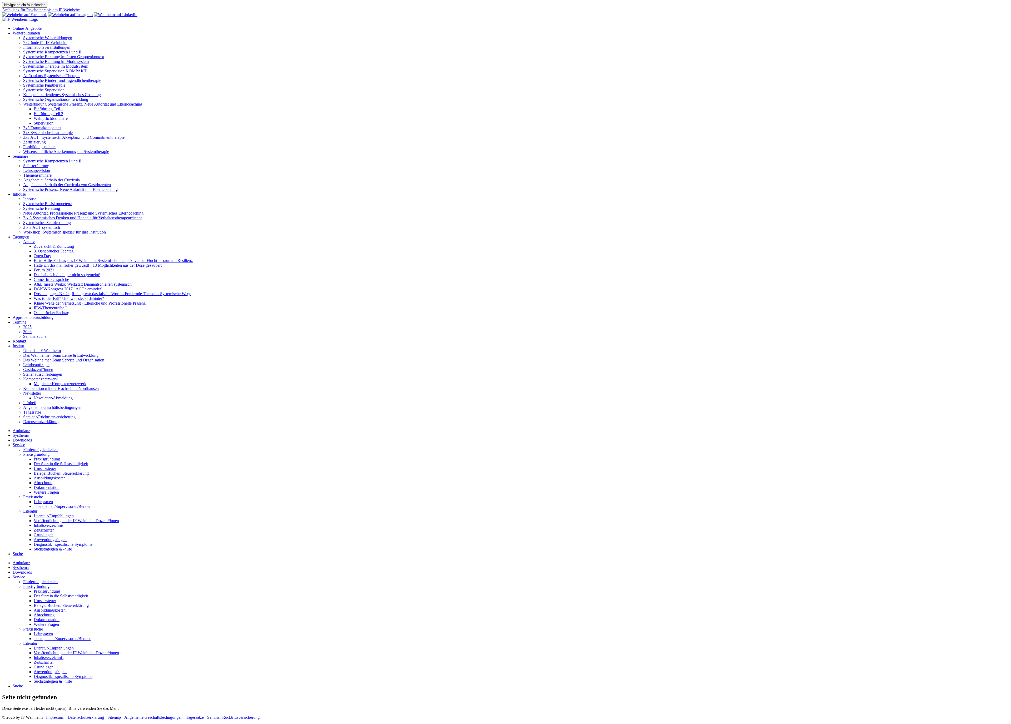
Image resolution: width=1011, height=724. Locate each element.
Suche (18, 554)
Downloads (22, 440)
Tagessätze (32, 412)
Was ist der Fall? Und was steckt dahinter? (69, 298)
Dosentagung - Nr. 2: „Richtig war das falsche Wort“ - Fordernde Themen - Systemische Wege (112, 293)
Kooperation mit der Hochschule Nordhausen (61, 388)
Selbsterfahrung (36, 165)
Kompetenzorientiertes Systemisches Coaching (62, 94)
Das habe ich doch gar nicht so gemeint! (67, 274)
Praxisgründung (36, 454)
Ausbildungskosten (50, 478)
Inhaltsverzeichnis (48, 525)
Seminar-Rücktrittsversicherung (49, 417)
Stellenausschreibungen (42, 374)
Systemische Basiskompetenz (47, 203)
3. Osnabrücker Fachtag (53, 251)
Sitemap (114, 717)
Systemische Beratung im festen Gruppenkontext (63, 56)
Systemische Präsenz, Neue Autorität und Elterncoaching (70, 189)
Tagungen (21, 237)
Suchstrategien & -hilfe (53, 549)
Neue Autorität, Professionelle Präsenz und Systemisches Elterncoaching (83, 213)
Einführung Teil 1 (48, 109)
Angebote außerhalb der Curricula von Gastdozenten (67, 184)
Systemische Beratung (41, 208)
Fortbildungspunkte (39, 147)
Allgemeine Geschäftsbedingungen (52, 407)
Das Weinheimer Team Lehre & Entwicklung (60, 355)
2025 (27, 327)
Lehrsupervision (36, 170)
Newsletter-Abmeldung (53, 398)
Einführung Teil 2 (48, 113)
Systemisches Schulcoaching (47, 222)
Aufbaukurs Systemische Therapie (51, 75)
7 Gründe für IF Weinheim (45, 42)
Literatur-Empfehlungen (54, 516)
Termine (19, 322)
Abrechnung (44, 482)
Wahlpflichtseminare (51, 118)
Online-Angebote (27, 28)
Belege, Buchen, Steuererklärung (61, 473)
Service (19, 445)
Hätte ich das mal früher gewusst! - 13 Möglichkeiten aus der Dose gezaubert (98, 265)
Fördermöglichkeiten (40, 449)
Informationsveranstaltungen (46, 47)
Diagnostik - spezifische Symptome (63, 544)
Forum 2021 (44, 270)
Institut (18, 346)
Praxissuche (33, 497)
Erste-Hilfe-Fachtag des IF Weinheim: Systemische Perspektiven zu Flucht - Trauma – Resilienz (113, 260)
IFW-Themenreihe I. (51, 308)
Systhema (21, 435)
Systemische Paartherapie (44, 85)
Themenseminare (37, 175)
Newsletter (32, 393)
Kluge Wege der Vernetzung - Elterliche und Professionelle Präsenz (90, 303)
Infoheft (29, 402)
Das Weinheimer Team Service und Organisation (63, 360)
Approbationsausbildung (33, 317)
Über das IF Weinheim (42, 350)
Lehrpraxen (43, 501)
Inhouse (19, 194)
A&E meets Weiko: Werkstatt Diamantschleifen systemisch (83, 284)
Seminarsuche (34, 336)
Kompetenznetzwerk (40, 379)
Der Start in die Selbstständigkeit (61, 464)
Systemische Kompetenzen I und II (52, 52)
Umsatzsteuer (45, 468)
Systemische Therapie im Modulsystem (55, 66)
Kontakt (19, 341)
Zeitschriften (44, 530)
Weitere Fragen (46, 492)
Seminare (20, 156)
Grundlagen (43, 535)
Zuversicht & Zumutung (54, 246)
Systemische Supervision (44, 90)
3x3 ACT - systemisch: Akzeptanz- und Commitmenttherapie (74, 137)
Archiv (29, 241)
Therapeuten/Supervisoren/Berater (62, 506)
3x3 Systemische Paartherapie (48, 132)
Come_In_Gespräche (51, 279)
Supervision (43, 123)
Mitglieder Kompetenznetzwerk (60, 383)
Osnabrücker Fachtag (51, 312)
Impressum (55, 717)
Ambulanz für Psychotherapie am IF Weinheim (41, 10)
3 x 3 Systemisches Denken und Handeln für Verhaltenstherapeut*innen (82, 218)
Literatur (30, 511)
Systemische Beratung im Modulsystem (56, 61)
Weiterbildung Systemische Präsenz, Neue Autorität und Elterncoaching (82, 104)
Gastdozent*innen (38, 369)
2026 (27, 331)
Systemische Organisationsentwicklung (55, 99)
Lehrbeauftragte (36, 365)
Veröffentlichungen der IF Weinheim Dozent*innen (76, 520)
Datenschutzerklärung (41, 421)
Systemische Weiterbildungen (47, 38)
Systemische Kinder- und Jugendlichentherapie (62, 80)
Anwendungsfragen (50, 539)
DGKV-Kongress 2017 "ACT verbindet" (68, 289)
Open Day (42, 256)
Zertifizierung (34, 142)
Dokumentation (47, 487)
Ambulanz (21, 430)
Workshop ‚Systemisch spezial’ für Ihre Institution (64, 232)
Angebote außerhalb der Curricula (51, 180)
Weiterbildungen (26, 33)
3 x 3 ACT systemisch (41, 227)
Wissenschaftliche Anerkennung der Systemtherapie (66, 151)
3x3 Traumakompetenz (42, 128)
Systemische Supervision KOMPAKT (55, 71)
